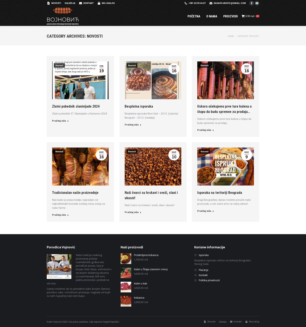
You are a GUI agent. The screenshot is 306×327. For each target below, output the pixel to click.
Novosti (59, 65)
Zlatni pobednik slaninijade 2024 (76, 106)
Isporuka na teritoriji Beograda (219, 192)
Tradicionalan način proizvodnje (75, 192)
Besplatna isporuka (139, 106)
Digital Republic (111, 321)
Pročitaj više (59, 120)
